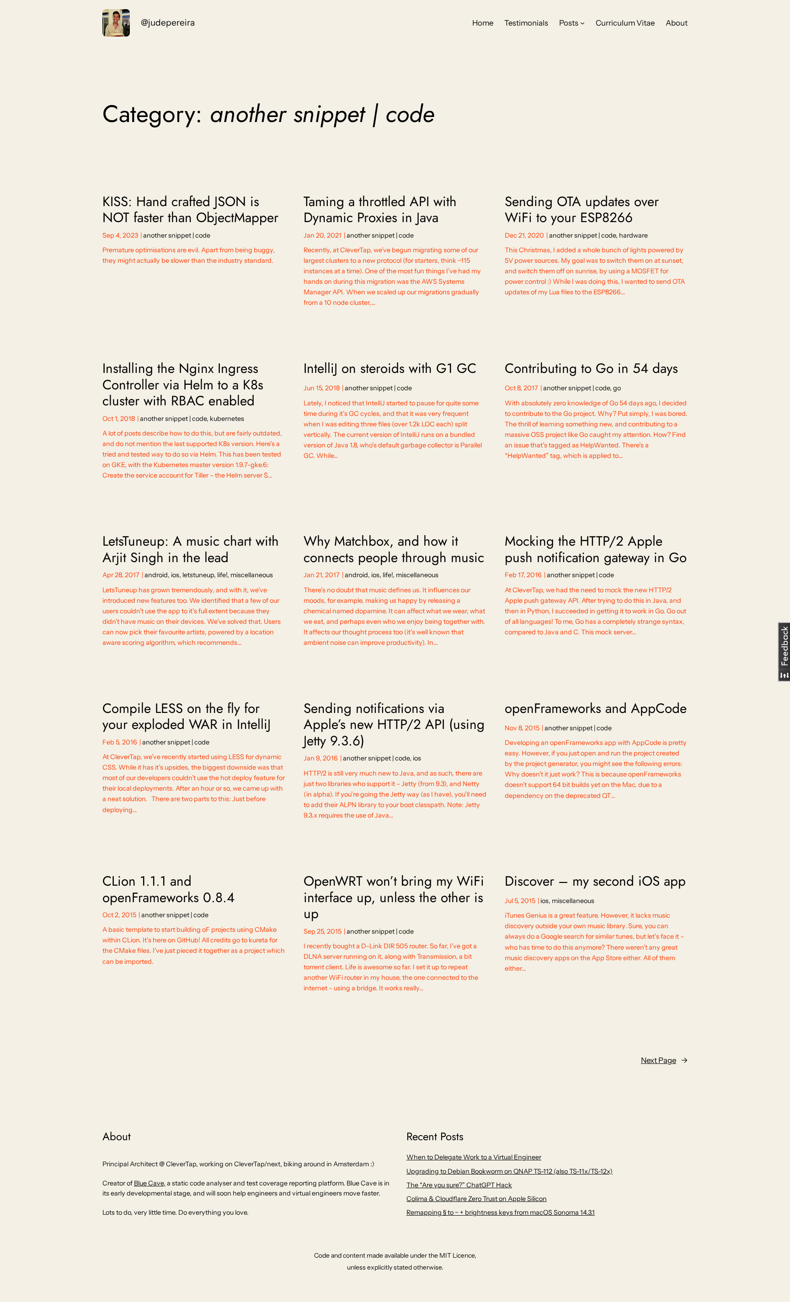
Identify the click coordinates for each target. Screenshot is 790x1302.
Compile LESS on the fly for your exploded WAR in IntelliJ (186, 716)
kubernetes (227, 419)
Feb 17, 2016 (523, 575)
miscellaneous (251, 575)
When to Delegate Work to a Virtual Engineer (473, 1157)
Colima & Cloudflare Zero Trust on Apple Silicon (476, 1199)
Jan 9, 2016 (321, 758)
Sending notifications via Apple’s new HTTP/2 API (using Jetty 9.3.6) (394, 724)
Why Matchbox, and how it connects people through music (394, 549)
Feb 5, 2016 (119, 742)
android (156, 575)
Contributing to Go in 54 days (591, 368)
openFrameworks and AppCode (596, 708)
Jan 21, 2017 (322, 575)
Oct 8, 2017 (521, 388)
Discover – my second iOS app (595, 881)
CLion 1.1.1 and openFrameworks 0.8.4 (168, 889)
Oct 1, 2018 (118, 419)
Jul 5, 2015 (520, 901)
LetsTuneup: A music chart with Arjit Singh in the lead (190, 549)
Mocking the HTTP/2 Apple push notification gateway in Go (596, 549)
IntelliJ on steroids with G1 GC (390, 368)
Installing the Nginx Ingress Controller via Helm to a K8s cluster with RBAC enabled (182, 384)
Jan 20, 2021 (323, 235)
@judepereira (168, 22)
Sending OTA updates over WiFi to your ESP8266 (582, 209)
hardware (633, 235)
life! (222, 575)
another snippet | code (176, 235)
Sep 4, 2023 (120, 235)
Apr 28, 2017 (120, 575)
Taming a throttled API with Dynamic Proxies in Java (380, 209)
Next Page (664, 1060)
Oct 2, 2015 (119, 915)
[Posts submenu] (582, 23)
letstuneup (198, 575)
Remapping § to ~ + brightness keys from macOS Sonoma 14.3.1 (500, 1212)
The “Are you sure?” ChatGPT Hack (459, 1185)
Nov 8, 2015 (522, 728)
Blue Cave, (149, 1183)
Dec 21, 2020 (524, 235)
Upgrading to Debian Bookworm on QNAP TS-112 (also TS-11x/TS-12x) (509, 1171)
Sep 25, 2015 (323, 931)
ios (175, 575)
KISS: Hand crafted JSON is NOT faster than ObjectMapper (190, 209)
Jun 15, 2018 (322, 388)
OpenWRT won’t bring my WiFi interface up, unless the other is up (394, 897)
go (617, 388)
